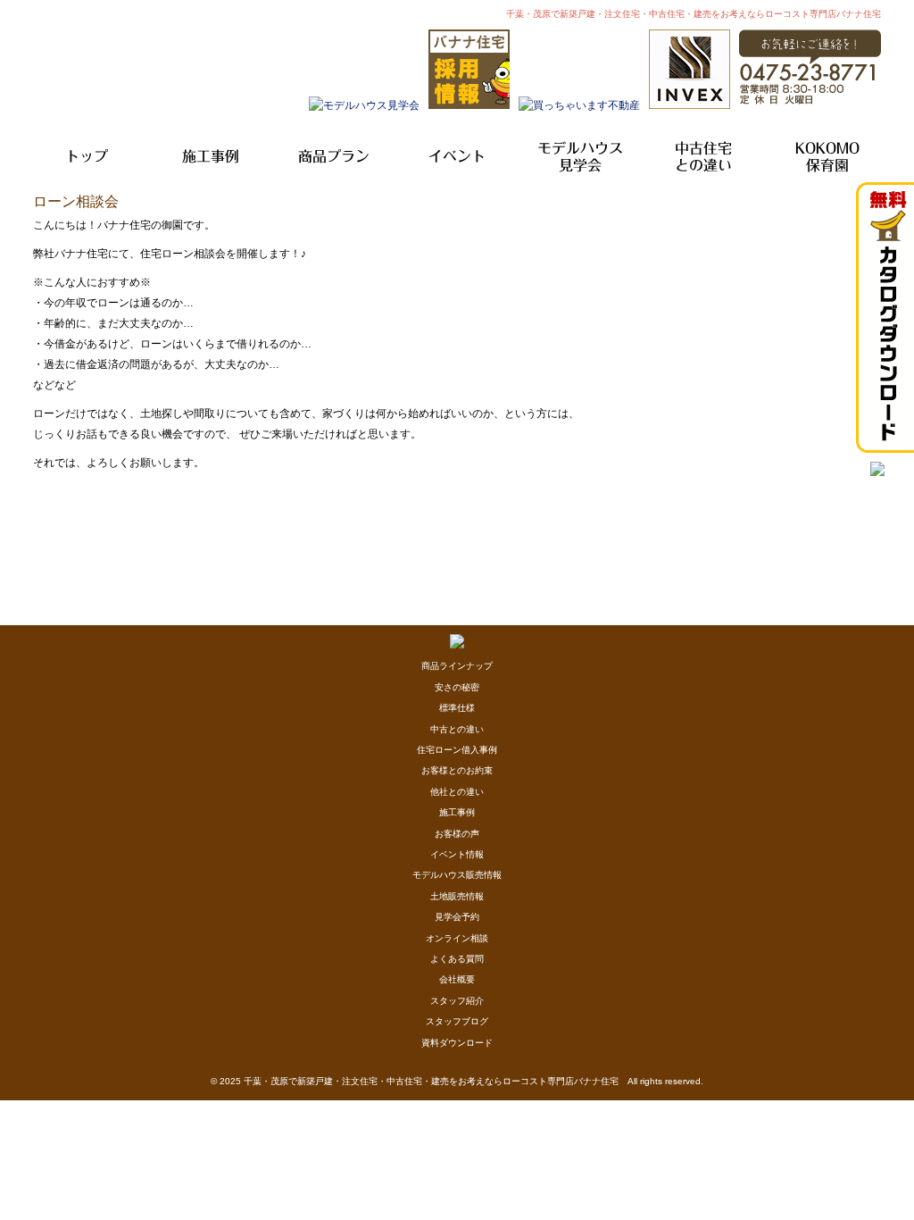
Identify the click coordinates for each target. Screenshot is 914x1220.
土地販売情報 (457, 896)
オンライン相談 (457, 938)
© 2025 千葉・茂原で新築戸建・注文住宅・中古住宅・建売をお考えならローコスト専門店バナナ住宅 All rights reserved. (457, 1081)
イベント (457, 156)
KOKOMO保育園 (827, 156)
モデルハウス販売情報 (457, 875)
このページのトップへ (836, 486)
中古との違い (457, 729)
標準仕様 (457, 708)
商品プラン (334, 156)
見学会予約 (457, 917)
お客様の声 (457, 834)
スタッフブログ (457, 1021)
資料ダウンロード (457, 1043)
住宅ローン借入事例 (457, 750)
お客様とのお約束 (457, 770)
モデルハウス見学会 (580, 156)
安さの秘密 (457, 687)
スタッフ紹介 (457, 1001)
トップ (86, 156)
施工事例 (210, 156)
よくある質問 (457, 959)
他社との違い (457, 792)
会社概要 (457, 979)
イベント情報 (457, 854)
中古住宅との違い (703, 156)
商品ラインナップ (457, 666)
